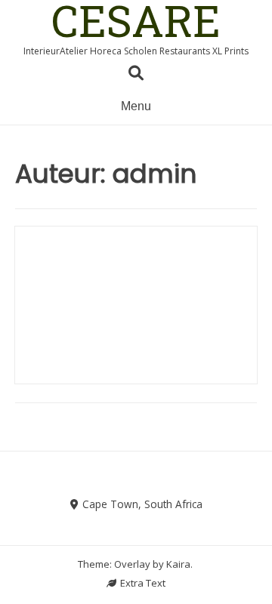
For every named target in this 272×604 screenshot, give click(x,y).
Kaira (178, 564)
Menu (136, 106)
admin (136, 298)
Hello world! (136, 274)
